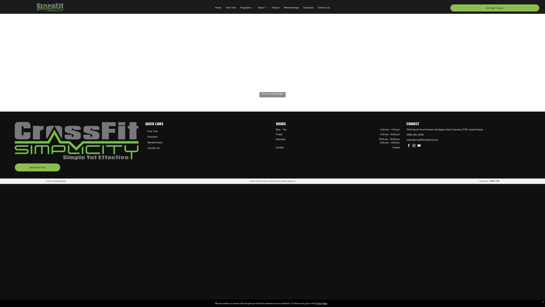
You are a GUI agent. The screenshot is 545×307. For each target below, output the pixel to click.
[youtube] (419, 146)
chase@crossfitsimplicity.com (422, 139)
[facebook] (408, 146)
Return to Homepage (272, 93)
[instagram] (414, 146)
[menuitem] (218, 7)
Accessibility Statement (286, 181)
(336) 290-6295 (415, 134)
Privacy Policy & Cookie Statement (263, 181)
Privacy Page (321, 303)
